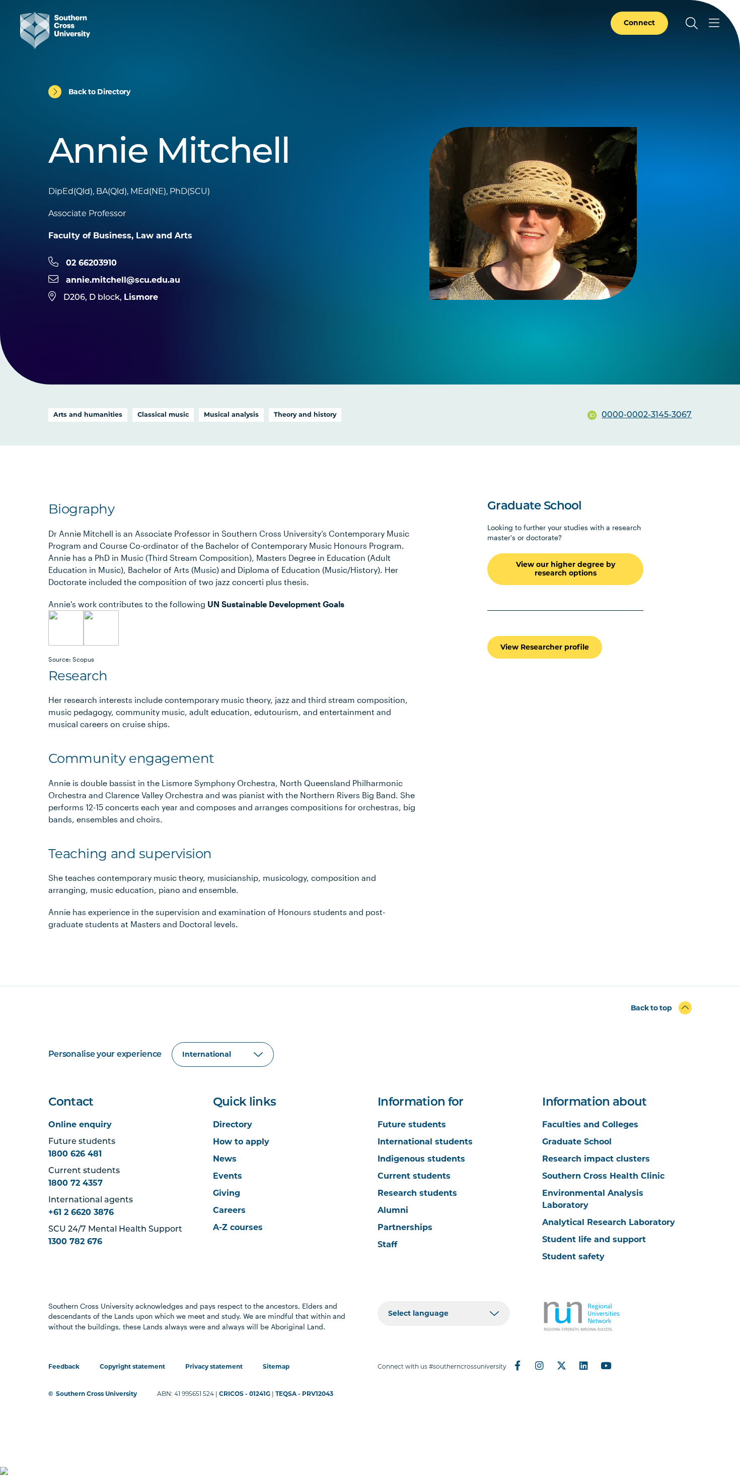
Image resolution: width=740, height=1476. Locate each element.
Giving (226, 1193)
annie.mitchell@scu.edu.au (123, 280)
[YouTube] (606, 1366)
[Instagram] (540, 1366)
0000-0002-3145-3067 (647, 415)
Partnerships (405, 1227)
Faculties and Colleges (590, 1124)
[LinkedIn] (584, 1366)
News (225, 1159)
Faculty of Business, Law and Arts (120, 235)
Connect (639, 22)
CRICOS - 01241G (244, 1393)
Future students (412, 1124)
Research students (417, 1193)
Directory (232, 1124)
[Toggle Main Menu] (714, 23)
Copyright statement (132, 1366)
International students (425, 1141)
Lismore (141, 297)
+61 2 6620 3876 (81, 1212)
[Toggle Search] (692, 23)
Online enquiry (80, 1124)
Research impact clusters (596, 1159)
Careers (229, 1210)
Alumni (393, 1210)
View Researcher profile (544, 647)
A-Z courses (238, 1227)
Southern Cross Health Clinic (603, 1176)
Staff (387, 1244)
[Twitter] (562, 1366)
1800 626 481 (75, 1154)
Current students (414, 1176)
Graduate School (577, 1141)
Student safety (573, 1256)
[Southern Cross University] (55, 30)
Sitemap (276, 1366)
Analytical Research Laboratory (608, 1222)
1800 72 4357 (75, 1183)
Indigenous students (421, 1159)
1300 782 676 (75, 1241)
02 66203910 (91, 263)
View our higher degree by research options (565, 569)
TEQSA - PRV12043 (304, 1393)
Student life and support (594, 1239)
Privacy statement (214, 1366)
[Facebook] (517, 1366)
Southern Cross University (96, 1393)
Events (227, 1176)
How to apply (241, 1141)
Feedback (64, 1366)
